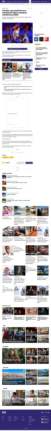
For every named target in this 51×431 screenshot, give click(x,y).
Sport (3, 417)
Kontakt (30, 424)
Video (23, 416)
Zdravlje (9, 416)
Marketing (30, 416)
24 (5, 187)
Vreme (23, 420)
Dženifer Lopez (5, 157)
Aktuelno (4, 8)
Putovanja (10, 417)
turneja (12, 157)
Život (3, 420)
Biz (2, 419)
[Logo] (3, 1)
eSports (15, 416)
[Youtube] (48, 412)
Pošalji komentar (29, 162)
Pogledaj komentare (20, 162)
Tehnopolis (16, 417)
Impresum (30, 417)
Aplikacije (30, 421)
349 (5, 199)
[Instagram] (46, 39)
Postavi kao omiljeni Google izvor (14, 48)
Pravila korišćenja (32, 419)
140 (5, 175)
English (23, 419)
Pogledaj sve (41, 68)
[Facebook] (36, 39)
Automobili (16, 419)
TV (22, 417)
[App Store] (45, 422)
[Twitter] (41, 39)
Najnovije (8, 1)
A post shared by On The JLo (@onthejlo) (17, 127)
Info (3, 416)
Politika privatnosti (32, 420)
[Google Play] (45, 419)
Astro (39, 350)
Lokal (15, 420)
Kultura (9, 419)
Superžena (10, 420)
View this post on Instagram (12, 113)
